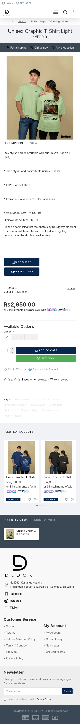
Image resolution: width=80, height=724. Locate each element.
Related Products (18, 432)
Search (22, 21)
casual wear (38, 404)
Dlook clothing (29, 410)
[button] (37, 505)
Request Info (23, 271)
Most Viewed (44, 520)
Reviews (33, 143)
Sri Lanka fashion (52, 410)
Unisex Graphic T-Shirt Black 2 (59, 477)
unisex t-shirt (21, 399)
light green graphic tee (46, 399)
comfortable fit (13, 415)
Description (13, 143)
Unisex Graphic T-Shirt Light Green (27, 530)
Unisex (8, 331)
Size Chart (23, 262)
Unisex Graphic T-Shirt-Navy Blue (22, 477)
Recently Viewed (17, 520)
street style (55, 404)
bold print (10, 410)
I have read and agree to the (29, 699)
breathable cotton (15, 404)
